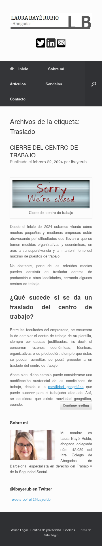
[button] (93, 83)
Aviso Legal (19, 530)
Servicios (54, 83)
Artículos (18, 83)
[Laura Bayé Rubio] (51, 21)
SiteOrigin (51, 535)
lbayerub (79, 161)
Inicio (23, 68)
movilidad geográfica (65, 386)
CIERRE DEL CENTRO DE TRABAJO (44, 151)
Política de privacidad (45, 530)
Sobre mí (56, 68)
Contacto (18, 99)
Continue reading (76, 405)
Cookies (69, 530)
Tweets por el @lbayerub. (31, 499)
